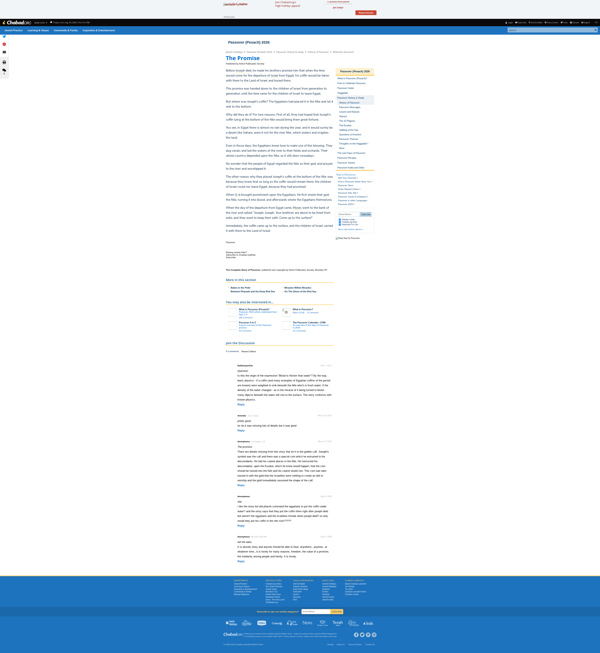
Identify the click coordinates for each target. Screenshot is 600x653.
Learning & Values (38, 30)
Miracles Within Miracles (297, 287)
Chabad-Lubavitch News (355, 592)
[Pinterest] (368, 634)
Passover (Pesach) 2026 (249, 42)
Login (510, 22)
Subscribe (297, 592)
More (341, 148)
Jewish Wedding (329, 586)
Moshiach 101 (272, 592)
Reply (241, 404)
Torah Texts (338, 623)
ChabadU (277, 623)
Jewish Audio (327, 600)
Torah (300, 636)
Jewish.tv (262, 623)
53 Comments (245, 331)
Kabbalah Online (273, 597)
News (307, 623)
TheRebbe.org (272, 602)
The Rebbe (350, 586)
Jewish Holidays (234, 51)
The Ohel (349, 589)
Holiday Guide (348, 219)
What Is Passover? (303, 309)
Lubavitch (277, 634)
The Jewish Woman (274, 586)
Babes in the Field (240, 287)
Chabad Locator (352, 594)
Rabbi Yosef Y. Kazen (281, 636)
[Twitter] (362, 634)
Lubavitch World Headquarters (325, 634)
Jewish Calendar (300, 586)
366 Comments (246, 317)
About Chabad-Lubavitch (355, 584)
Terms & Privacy (355, 644)
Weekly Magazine (241, 594)
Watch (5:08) (298, 312)
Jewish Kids (368, 623)
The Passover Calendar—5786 (309, 322)
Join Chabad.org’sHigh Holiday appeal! (287, 4)
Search (296, 594)
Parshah (325, 594)
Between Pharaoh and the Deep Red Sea (253, 291)
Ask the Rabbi (536, 22)
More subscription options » (350, 229)
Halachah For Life (349, 224)
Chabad (270, 634)
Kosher (325, 592)
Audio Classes (292, 623)
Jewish (316, 636)
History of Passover (318, 51)
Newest (245, 351)
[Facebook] (356, 634)
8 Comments (313, 312)
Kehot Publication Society (251, 63)
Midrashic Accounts (343, 51)
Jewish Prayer (328, 597)
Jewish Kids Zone (273, 594)
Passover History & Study (290, 51)
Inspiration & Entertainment (99, 30)
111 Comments (299, 331)
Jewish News (271, 589)
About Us (341, 644)
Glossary (297, 597)
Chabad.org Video (273, 584)
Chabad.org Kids (349, 222)
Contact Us (370, 644)
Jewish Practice (14, 30)
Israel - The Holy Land (275, 600)
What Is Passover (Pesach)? (254, 309)
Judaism (306, 636)
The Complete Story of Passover (243, 270)
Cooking (323, 623)
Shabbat (325, 589)
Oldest (252, 351)
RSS (295, 600)
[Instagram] (374, 634)
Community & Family (66, 30)
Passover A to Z (247, 322)
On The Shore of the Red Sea (300, 291)
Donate (576, 22)
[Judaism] (16, 22)
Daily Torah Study (300, 589)
